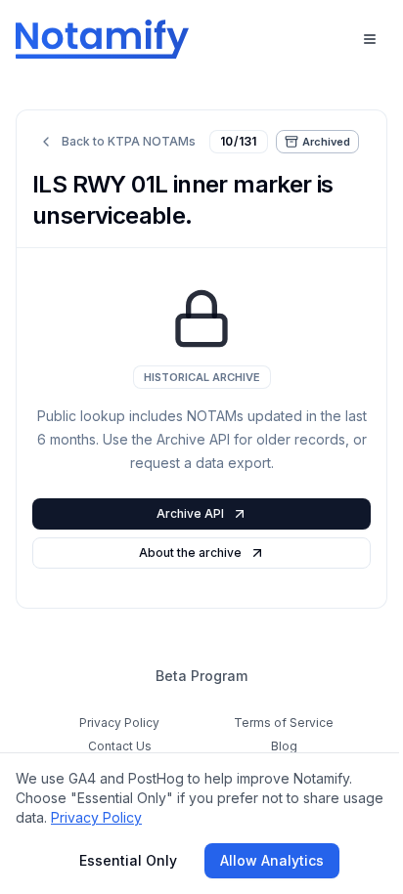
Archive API (190, 513)
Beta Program (201, 675)
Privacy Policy (119, 722)
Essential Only (128, 860)
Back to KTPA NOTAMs (129, 141)
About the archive (190, 552)
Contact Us (120, 746)
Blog (284, 746)
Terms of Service (284, 722)
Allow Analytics (272, 860)
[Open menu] (369, 39)
